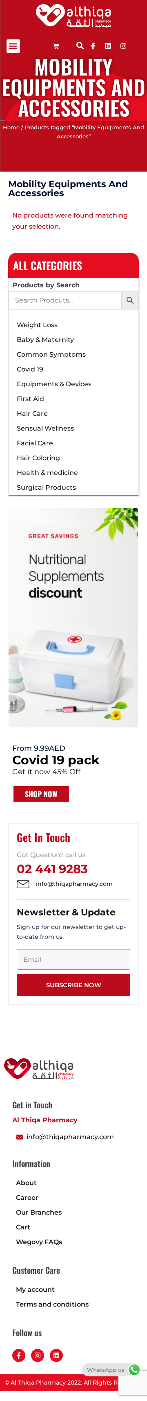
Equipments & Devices (54, 384)
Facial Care (35, 443)
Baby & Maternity (45, 340)
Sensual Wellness (45, 428)
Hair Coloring (38, 458)
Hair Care (32, 413)
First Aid (30, 399)
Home (11, 127)
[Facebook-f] (18, 1355)
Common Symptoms (51, 354)
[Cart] (56, 46)
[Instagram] (37, 1355)
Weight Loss (37, 325)
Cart (23, 1227)
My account (35, 1289)
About (26, 1183)
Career (27, 1198)
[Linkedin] (108, 46)
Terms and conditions (52, 1304)
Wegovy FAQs (39, 1242)
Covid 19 (30, 369)
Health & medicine (47, 473)
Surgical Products (46, 487)
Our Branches (39, 1212)
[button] (13, 46)
